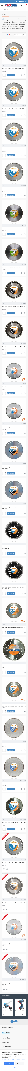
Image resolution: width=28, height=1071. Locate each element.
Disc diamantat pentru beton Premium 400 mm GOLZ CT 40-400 (13, 943)
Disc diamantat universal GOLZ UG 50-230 (12, 783)
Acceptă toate (9, 1063)
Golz (3, 19)
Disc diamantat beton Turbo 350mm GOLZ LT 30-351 (13, 189)
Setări (14, 1067)
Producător (6, 9)
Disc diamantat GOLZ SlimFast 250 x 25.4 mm (12, 267)
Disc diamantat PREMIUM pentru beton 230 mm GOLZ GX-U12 (13, 588)
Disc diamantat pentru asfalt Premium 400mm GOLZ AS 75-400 (14, 903)
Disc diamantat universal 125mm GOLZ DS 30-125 (13, 627)
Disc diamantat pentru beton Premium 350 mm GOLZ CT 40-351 (13, 387)
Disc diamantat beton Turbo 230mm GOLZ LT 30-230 (13, 149)
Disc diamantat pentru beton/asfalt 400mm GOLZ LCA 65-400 (13, 507)
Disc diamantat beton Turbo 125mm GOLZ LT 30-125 (13, 69)
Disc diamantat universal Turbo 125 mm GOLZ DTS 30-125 (14, 823)
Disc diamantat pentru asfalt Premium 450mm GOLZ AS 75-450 (14, 347)
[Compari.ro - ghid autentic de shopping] (20, 1033)
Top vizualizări (6, 995)
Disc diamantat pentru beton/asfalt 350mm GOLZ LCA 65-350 (13, 467)
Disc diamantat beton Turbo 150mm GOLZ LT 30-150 (13, 109)
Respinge (19, 1063)
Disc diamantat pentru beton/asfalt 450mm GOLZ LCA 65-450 (13, 983)
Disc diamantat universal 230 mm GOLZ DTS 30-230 (13, 666)
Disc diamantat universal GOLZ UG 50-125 (12, 745)
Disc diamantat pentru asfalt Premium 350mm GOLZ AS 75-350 (14, 307)
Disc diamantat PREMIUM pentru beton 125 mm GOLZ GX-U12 (13, 548)
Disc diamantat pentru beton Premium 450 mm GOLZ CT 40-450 (13, 427)
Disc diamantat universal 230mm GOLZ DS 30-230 (14, 706)
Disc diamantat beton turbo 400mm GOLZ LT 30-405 (13, 863)
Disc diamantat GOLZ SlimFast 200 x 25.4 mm (12, 229)
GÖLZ (4, 65)
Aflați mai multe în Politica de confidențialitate (13, 1059)
